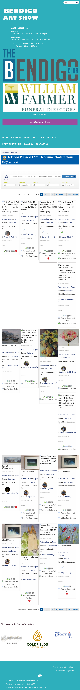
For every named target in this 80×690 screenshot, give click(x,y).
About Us (16, 137)
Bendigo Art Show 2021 (10, 152)
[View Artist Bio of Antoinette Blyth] (29, 381)
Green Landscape (27, 471)
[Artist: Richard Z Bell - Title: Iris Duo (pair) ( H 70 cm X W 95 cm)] (48, 205)
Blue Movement (45, 463)
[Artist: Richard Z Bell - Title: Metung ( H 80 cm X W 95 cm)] (29, 204)
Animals (67, 558)
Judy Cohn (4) (65, 572)
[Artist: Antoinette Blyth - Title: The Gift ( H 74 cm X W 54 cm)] (50, 342)
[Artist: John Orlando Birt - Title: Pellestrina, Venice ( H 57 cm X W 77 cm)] (12, 336)
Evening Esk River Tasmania (65, 278)
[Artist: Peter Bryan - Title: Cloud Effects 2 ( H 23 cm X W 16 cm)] (12, 531)
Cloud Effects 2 (8, 540)
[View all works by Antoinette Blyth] (25, 363)
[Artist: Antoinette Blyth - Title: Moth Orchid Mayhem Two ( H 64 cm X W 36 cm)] (67, 399)
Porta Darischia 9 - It (47, 534)
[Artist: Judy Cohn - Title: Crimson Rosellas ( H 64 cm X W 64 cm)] (68, 534)
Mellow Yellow (63, 212)
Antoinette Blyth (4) (30, 367)
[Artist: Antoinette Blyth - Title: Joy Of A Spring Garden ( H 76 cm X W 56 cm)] (29, 333)
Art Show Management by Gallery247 (20, 684)
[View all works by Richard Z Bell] (25, 230)
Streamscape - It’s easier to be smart (31, 687)
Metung (24, 209)
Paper (35, 216)
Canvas (61, 555)
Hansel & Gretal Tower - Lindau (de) (29, 558)
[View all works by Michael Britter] (6, 489)
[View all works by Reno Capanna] (28, 593)
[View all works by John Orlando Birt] (65, 315)
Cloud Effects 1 (64, 471)
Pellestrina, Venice (9, 345)
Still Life (30, 353)
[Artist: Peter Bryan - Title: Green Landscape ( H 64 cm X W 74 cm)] (31, 462)
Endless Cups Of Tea (10, 212)
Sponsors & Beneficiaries (17, 624)
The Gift (43, 358)
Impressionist (13, 356)
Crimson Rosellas (65, 545)
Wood (17, 219)
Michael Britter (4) (11, 493)
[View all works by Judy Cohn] (62, 569)
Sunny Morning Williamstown (7, 467)
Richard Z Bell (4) (29, 234)
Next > (62, 194)
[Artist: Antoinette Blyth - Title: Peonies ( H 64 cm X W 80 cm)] (68, 337)
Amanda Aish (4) (10, 237)
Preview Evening (11, 144)
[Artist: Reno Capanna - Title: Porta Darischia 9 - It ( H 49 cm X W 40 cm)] (48, 528)
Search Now (69, 176)
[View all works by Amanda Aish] (6, 233)
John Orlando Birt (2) (66, 300)
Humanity (12, 222)
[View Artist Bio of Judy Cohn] (68, 586)
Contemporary (51, 545)
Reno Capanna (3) (29, 579)
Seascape (30, 220)
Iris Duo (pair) (45, 212)
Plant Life (49, 222)
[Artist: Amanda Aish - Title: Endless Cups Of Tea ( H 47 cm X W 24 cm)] (10, 205)
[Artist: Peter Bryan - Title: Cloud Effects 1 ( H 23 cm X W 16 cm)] (68, 462)
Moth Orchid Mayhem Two (66, 406)
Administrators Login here (63, 670)
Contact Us (42, 144)
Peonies (61, 347)
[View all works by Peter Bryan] (25, 492)
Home (5, 137)
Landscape (68, 290)
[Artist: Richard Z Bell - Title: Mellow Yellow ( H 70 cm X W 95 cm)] (67, 205)
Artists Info (31, 137)
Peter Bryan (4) (29, 496)
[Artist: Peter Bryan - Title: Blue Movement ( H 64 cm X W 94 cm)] (48, 458)
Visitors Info (49, 137)
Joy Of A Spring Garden (27, 341)
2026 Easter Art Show (40, 122)
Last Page (73, 194)
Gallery (28, 144)
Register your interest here (63, 667)
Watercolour (7, 219)
